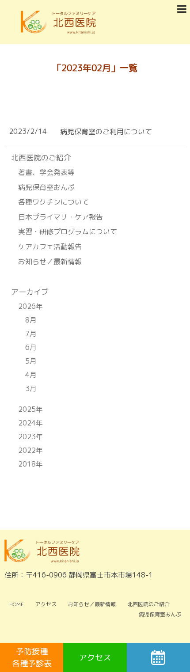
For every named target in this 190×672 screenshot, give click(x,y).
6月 (31, 347)
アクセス (46, 604)
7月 (31, 333)
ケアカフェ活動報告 (50, 246)
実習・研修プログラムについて (67, 231)
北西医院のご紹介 (148, 604)
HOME (16, 604)
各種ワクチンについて (53, 202)
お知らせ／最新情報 (50, 261)
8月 (31, 320)
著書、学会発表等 (46, 172)
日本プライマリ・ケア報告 (60, 217)
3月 (31, 388)
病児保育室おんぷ (46, 187)
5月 (31, 361)
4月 (31, 375)
